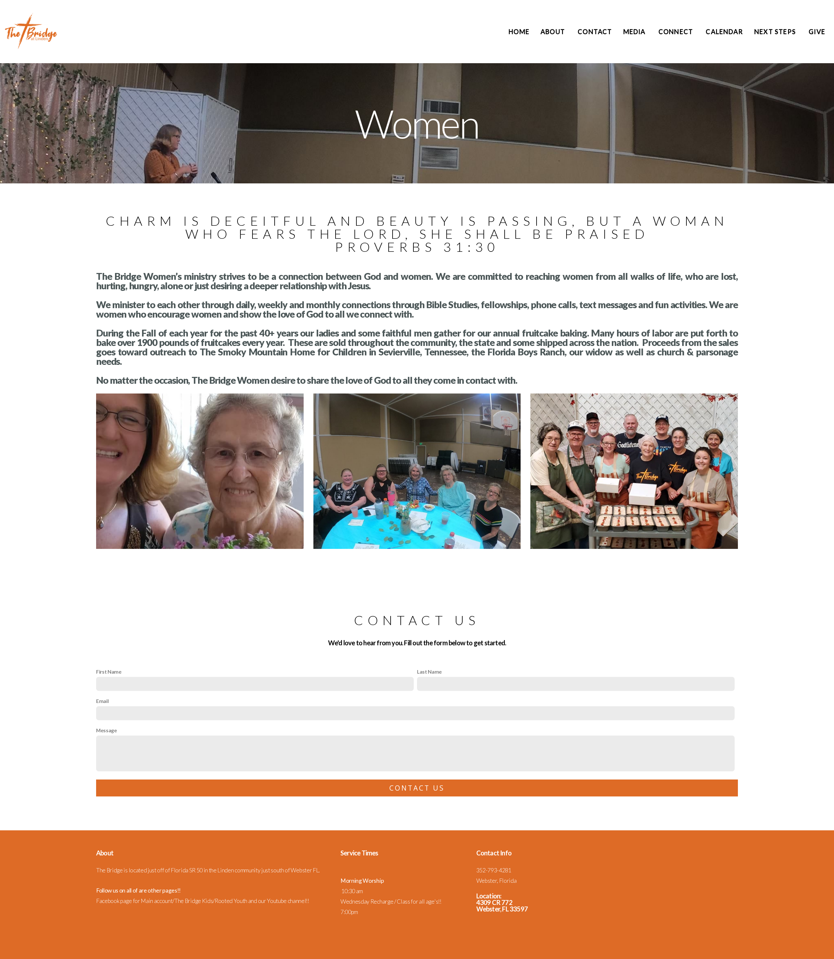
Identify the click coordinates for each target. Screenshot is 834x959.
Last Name (429, 671)
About (553, 32)
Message (106, 730)
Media (635, 32)
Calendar (724, 32)
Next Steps (776, 32)
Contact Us (417, 788)
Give (817, 32)
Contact (595, 32)
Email (102, 701)
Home (519, 32)
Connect (676, 32)
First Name (109, 671)
